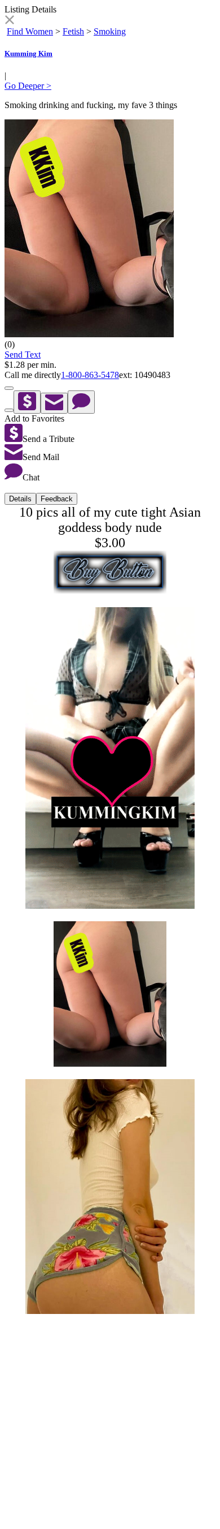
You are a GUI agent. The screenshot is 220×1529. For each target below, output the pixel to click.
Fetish (73, 31)
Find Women (30, 31)
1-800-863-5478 (90, 375)
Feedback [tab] (57, 499)
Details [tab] (20, 499)
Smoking (110, 31)
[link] (9, 21)
